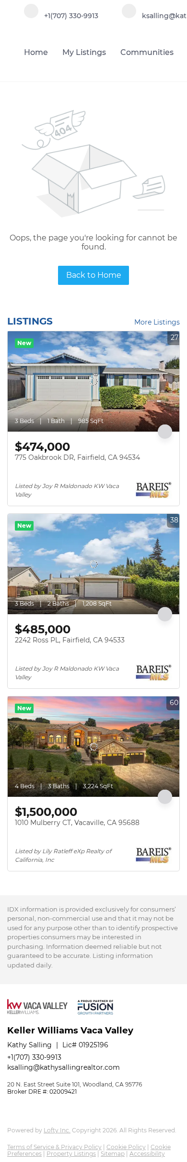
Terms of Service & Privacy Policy (54, 1147)
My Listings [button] (84, 52)
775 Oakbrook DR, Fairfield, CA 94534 (77, 457)
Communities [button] (147, 52)
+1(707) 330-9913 (34, 1057)
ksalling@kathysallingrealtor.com (63, 1067)
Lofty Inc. (57, 1130)
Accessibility (147, 1153)
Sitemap (113, 1153)
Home (36, 52)
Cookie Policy (126, 1147)
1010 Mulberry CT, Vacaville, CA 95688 (77, 822)
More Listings (157, 322)
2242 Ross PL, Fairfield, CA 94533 (70, 640)
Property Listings (71, 1153)
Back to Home (93, 275)
